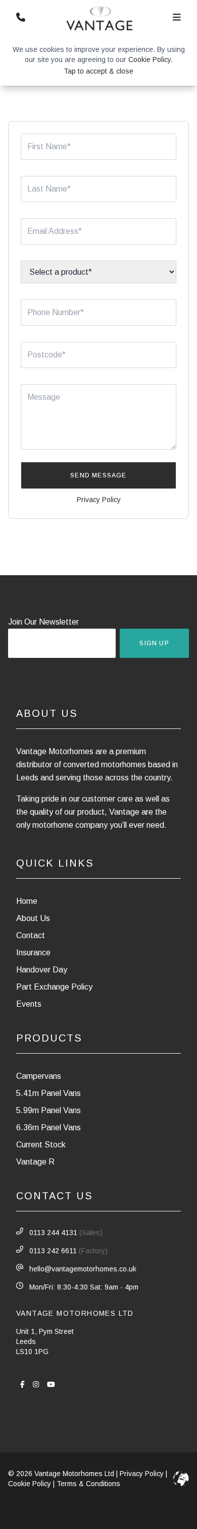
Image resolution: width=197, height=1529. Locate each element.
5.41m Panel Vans (48, 1093)
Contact (30, 935)
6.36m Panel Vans (48, 1127)
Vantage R (35, 1161)
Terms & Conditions (88, 1484)
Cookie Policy (149, 59)
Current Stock (41, 1144)
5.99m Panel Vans (48, 1110)
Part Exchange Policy (54, 987)
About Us (33, 918)
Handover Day (41, 969)
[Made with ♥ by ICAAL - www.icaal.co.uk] (181, 1479)
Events (28, 1004)
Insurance (33, 952)
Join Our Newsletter (43, 622)
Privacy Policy (99, 500)
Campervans (38, 1076)
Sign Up (154, 643)
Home (26, 901)
